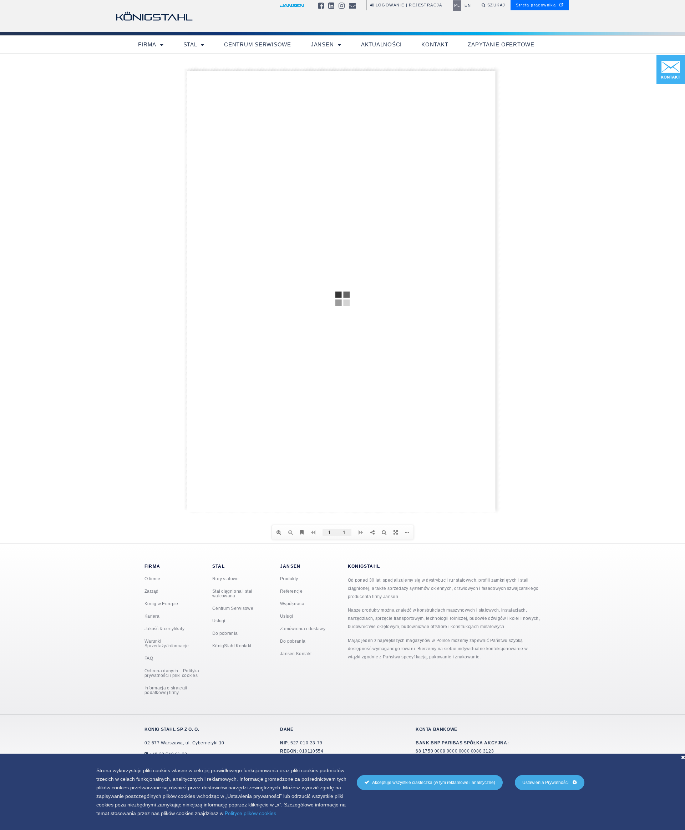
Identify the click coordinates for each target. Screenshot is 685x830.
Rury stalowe (225, 578)
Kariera (151, 616)
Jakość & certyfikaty (164, 628)
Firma (148, 44)
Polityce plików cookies (250, 813)
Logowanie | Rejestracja (408, 4)
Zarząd (151, 591)
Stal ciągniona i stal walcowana (232, 593)
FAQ (148, 658)
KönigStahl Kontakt (231, 645)
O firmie (152, 578)
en (468, 5)
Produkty (289, 578)
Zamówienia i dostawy (302, 628)
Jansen (323, 44)
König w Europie (161, 603)
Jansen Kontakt (295, 653)
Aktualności (381, 44)
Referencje (291, 591)
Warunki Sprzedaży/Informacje (166, 643)
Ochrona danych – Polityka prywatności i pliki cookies (171, 673)
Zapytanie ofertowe (501, 44)
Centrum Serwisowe (257, 44)
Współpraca (292, 603)
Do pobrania (225, 633)
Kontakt (434, 44)
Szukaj (496, 4)
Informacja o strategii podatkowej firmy (165, 690)
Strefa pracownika (536, 4)
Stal (191, 44)
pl (457, 5)
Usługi (218, 620)
